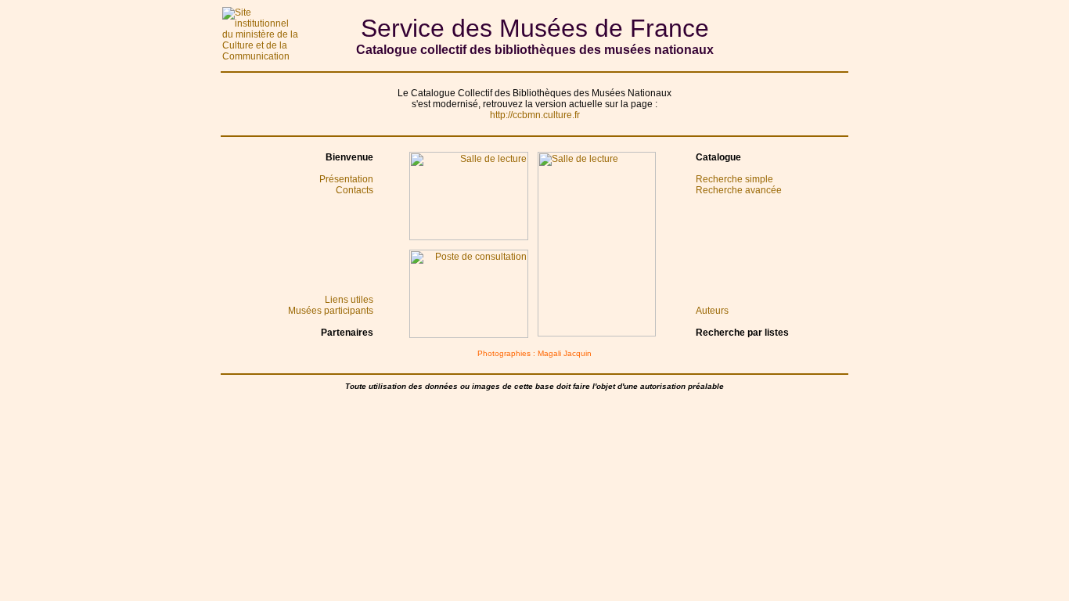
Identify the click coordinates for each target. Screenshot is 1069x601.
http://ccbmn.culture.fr (535, 115)
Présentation (346, 179)
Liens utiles (349, 299)
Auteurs (712, 310)
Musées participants (330, 310)
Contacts (354, 190)
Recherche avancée (739, 190)
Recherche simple (734, 179)
